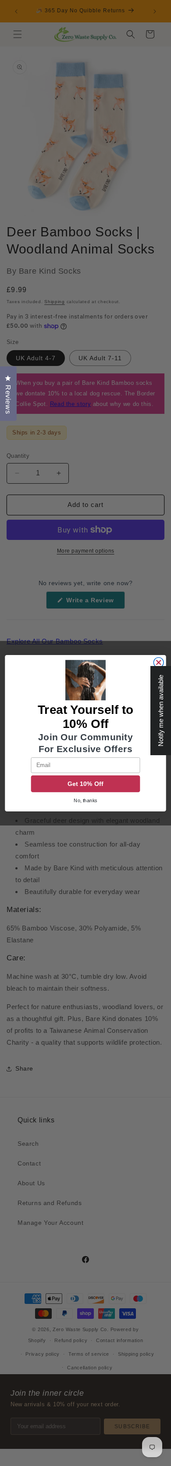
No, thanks (85, 800)
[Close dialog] (158, 662)
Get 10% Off (85, 783)
